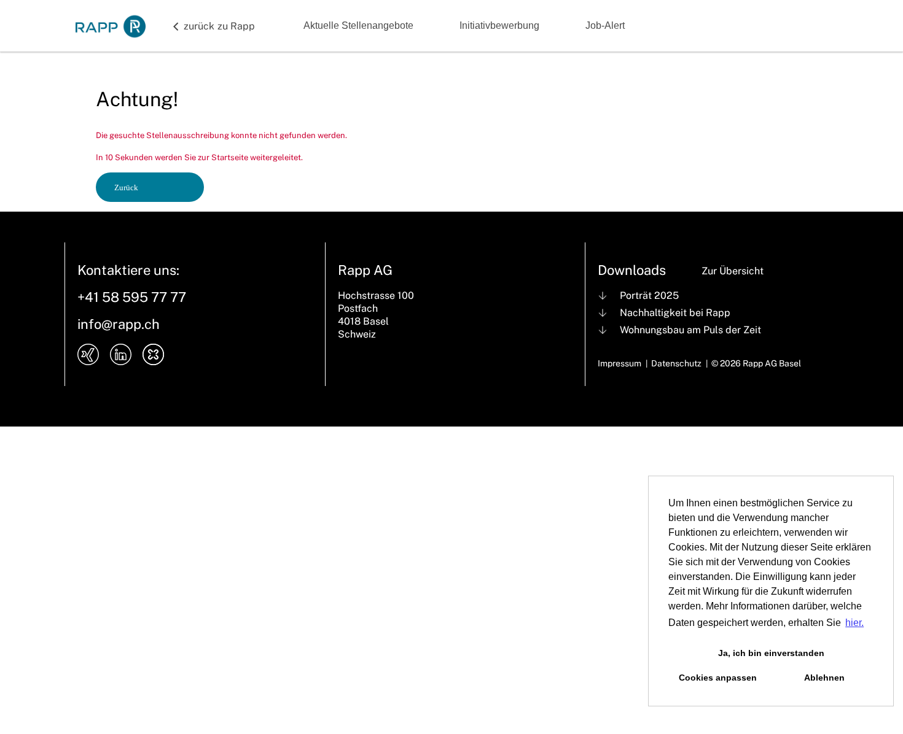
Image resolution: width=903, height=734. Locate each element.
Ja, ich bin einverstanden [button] (771, 653)
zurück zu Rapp (219, 26)
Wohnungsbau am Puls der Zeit (690, 330)
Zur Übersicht (733, 271)
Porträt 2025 (649, 295)
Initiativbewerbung (499, 25)
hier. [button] (854, 622)
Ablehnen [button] (824, 677)
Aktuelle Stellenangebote (358, 25)
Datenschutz (676, 363)
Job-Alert (605, 25)
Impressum (619, 363)
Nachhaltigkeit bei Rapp (675, 313)
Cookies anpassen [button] (718, 677)
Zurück (126, 187)
